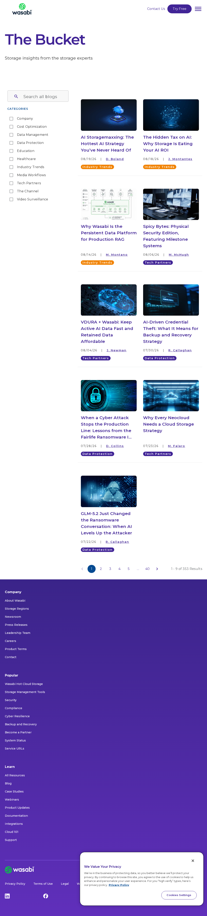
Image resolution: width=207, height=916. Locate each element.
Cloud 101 (11, 832)
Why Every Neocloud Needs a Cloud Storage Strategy (168, 424)
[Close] (192, 860)
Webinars (12, 799)
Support (11, 840)
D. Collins (115, 446)
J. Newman (117, 350)
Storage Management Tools (25, 692)
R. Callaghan (180, 350)
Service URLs (14, 748)
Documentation (16, 816)
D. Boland (115, 159)
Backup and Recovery (21, 724)
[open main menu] (198, 9)
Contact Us (156, 9)
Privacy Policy (15, 884)
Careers (10, 641)
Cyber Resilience (17, 716)
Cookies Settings (179, 895)
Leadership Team (17, 633)
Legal (65, 884)
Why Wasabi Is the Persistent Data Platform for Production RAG (109, 233)
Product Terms (16, 649)
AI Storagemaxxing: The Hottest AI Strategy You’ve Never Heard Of (107, 144)
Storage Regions (17, 608)
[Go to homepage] (22, 9)
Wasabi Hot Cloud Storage (24, 684)
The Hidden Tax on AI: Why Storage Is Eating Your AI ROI (168, 144)
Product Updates (17, 807)
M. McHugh (179, 254)
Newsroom (13, 617)
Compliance (13, 708)
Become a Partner (18, 732)
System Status (15, 740)
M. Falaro (176, 446)
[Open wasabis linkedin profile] (7, 896)
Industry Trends (97, 167)
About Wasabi (15, 600)
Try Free (179, 9)
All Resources (15, 775)
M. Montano (117, 254)
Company (13, 592)
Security (11, 700)
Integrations (14, 824)
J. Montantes (180, 159)
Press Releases (16, 625)
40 (147, 569)
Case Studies (14, 791)
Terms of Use (43, 884)
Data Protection (160, 358)
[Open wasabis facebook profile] (45, 896)
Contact (10, 657)
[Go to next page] (157, 569)
